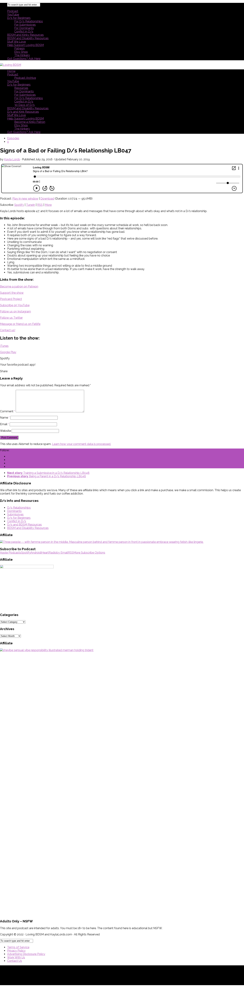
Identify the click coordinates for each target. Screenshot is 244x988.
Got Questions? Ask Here (23, 58)
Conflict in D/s (23, 31)
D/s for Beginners (19, 18)
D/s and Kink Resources (23, 111)
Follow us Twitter (11, 317)
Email (4, 424)
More (48, 205)
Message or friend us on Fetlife (20, 324)
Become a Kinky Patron (29, 122)
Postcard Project (11, 299)
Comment (7, 411)
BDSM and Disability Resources (28, 38)
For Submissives (25, 24)
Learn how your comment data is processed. (81, 444)
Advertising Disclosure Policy (26, 954)
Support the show (12, 292)
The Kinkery (22, 55)
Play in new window (25, 198)
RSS (40, 205)
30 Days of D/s (24, 105)
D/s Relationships (19, 507)
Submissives (15, 514)
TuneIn (30, 205)
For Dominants (24, 28)
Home (11, 71)
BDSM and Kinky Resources (25, 35)
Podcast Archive (25, 78)
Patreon (19, 48)
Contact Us (14, 960)
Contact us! (7, 330)
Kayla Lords (12, 159)
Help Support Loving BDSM (25, 45)
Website (5, 430)
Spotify (19, 205)
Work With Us (16, 957)
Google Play (8, 352)
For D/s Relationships (28, 21)
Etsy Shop (21, 52)
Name (5, 417)
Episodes (13, 138)
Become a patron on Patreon (19, 286)
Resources (21, 88)
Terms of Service (18, 947)
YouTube (13, 14)
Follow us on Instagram (15, 311)
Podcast (12, 11)
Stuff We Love (16, 41)
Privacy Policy (16, 950)
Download (47, 198)
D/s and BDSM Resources (24, 524)
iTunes (4, 346)
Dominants (14, 511)
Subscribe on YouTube (14, 305)
